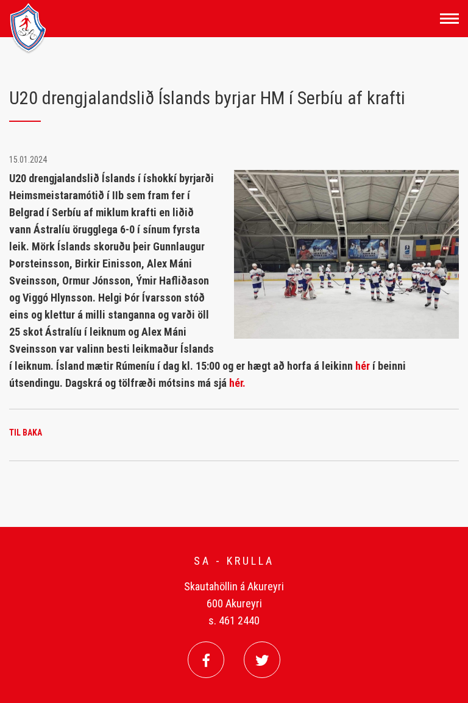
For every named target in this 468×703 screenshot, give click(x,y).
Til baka (25, 432)
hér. (237, 382)
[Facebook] (206, 659)
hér (363, 365)
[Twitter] (262, 659)
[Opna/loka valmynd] (449, 18)
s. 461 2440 (234, 620)
